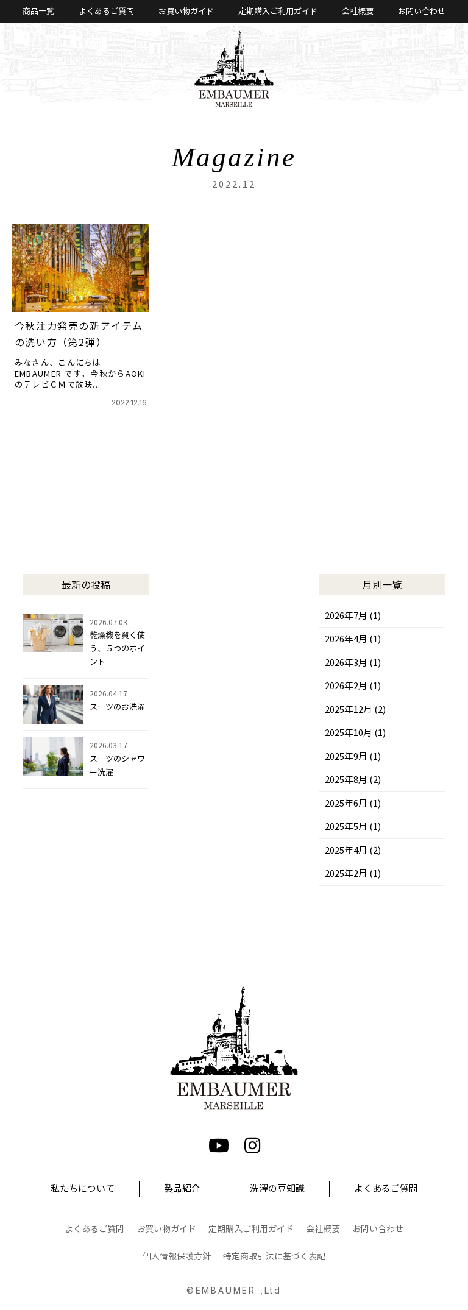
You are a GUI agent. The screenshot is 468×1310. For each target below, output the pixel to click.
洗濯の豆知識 (277, 1188)
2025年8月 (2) (353, 779)
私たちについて (83, 1188)
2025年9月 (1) (353, 756)
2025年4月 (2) (353, 850)
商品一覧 (38, 11)
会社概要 (358, 11)
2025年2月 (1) (353, 873)
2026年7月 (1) (353, 616)
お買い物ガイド (186, 11)
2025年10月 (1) (355, 733)
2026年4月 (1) (353, 639)
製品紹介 (182, 1188)
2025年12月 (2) (355, 709)
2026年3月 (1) (353, 662)
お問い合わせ (421, 11)
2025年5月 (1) (353, 826)
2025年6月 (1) (353, 803)
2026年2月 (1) (353, 686)
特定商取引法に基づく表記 (274, 1257)
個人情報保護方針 (177, 1257)
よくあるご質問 (106, 11)
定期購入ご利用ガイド (277, 11)
